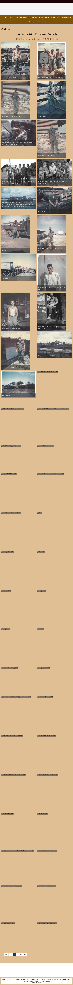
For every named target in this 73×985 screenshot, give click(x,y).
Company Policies (21, 17)
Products (11, 17)
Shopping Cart (55, 17)
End (25, 954)
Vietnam (31, 22)
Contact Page (45, 17)
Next (21, 954)
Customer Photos (40, 22)
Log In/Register (66, 17)
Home (5, 17)
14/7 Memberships (34, 17)
